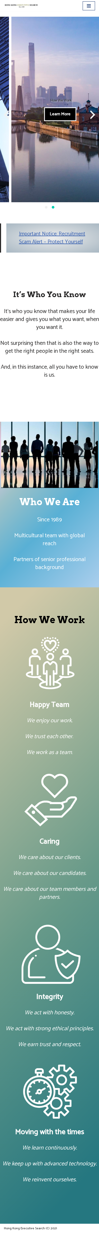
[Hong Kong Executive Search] (21, 6)
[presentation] (6, 114)
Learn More (49, 114)
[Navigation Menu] (89, 5)
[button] (46, 207)
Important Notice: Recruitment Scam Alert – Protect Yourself (52, 238)
